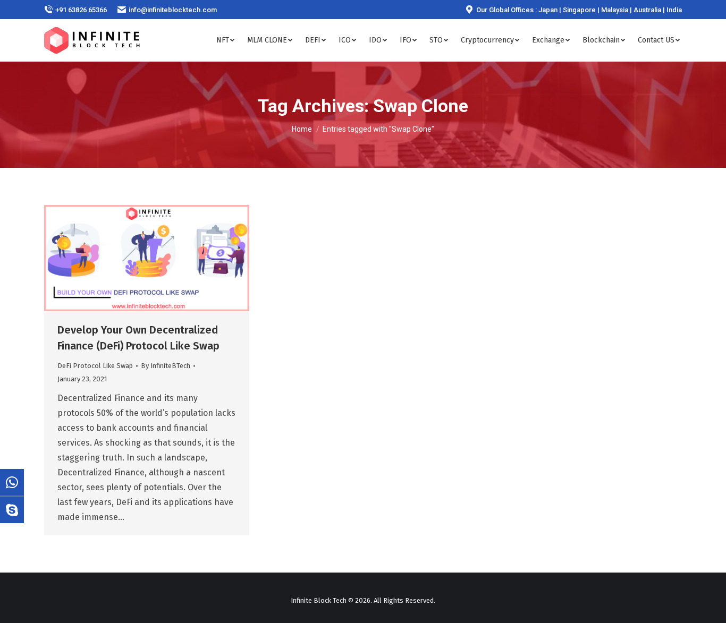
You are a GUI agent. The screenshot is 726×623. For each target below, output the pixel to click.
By (165, 366)
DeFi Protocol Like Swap (95, 366)
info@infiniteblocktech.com (173, 10)
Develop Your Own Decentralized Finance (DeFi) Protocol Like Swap (138, 337)
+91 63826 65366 (81, 10)
